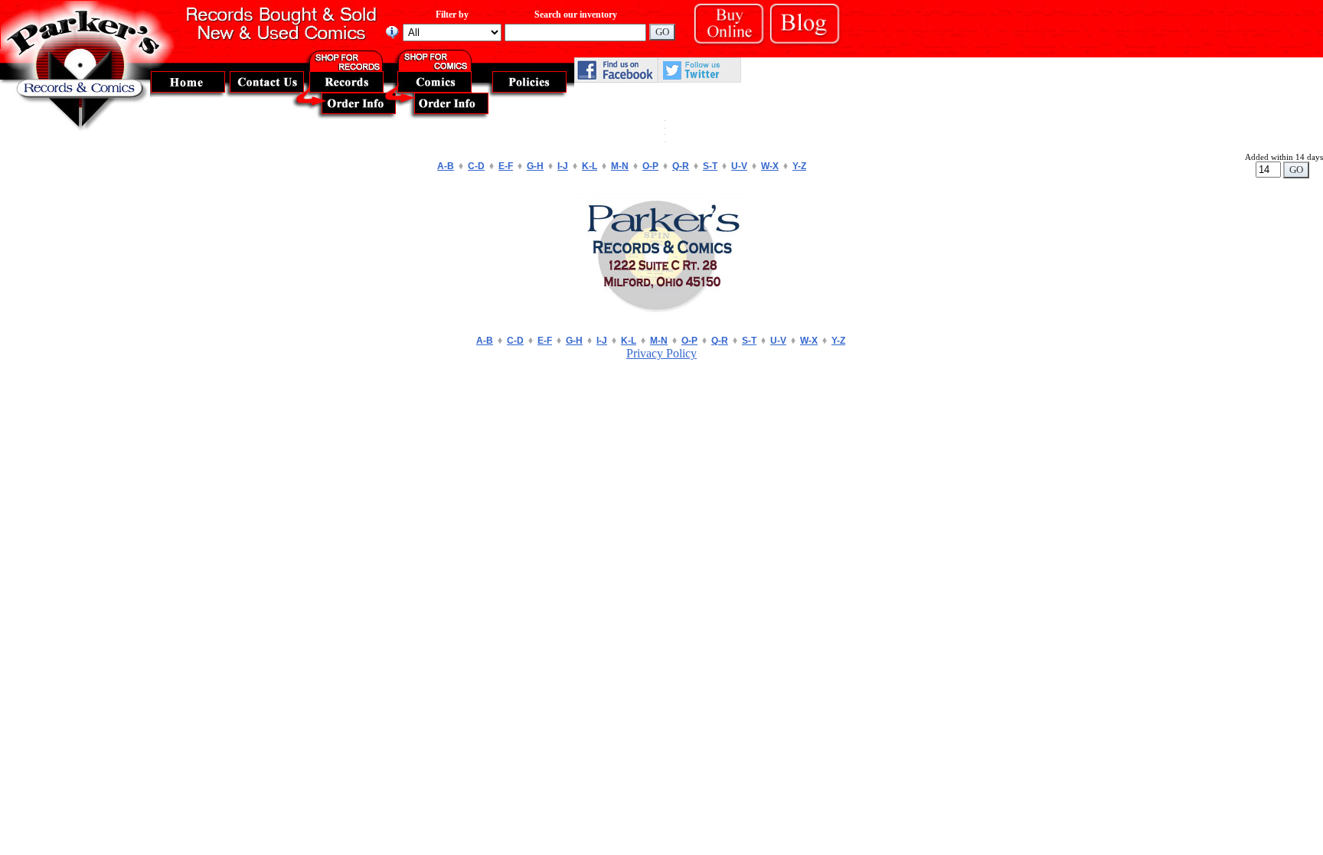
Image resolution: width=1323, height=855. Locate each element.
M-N (620, 166)
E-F (505, 166)
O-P (650, 166)
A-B (445, 166)
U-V (739, 166)
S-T (710, 166)
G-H (535, 166)
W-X (770, 166)
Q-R (680, 166)
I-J (562, 166)
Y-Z (799, 166)
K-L (589, 166)
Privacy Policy (661, 353)
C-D (476, 166)
